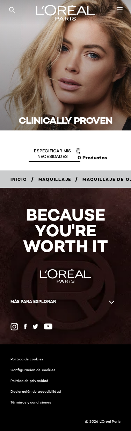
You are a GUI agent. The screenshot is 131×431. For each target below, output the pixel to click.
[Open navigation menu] (120, 9)
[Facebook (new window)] (25, 326)
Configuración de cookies (32, 370)
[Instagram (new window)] (14, 326)
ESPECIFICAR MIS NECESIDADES (52, 153)
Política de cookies (26, 359)
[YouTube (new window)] (48, 326)
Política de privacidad (29, 380)
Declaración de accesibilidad (35, 391)
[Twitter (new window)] (35, 326)
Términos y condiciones (30, 402)
